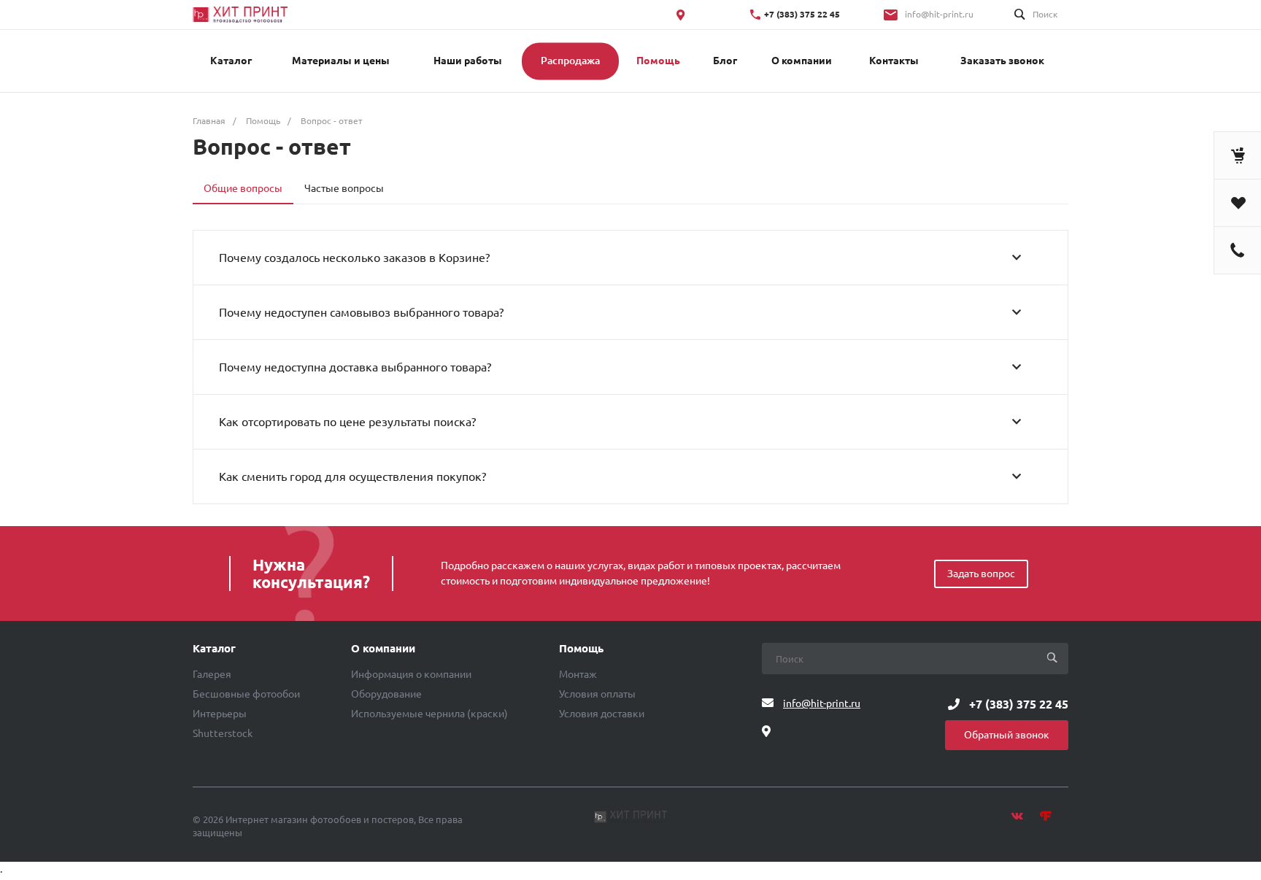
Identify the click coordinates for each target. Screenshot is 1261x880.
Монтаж (578, 674)
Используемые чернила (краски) (429, 713)
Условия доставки (601, 713)
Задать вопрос (981, 573)
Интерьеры (220, 713)
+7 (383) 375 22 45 (802, 14)
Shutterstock (222, 733)
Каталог (214, 649)
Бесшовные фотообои (246, 694)
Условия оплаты (597, 694)
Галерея (212, 674)
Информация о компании (411, 674)
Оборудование (386, 694)
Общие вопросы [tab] (243, 188)
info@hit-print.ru (939, 14)
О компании (383, 649)
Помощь (581, 649)
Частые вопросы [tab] (344, 188)
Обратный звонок (1006, 735)
